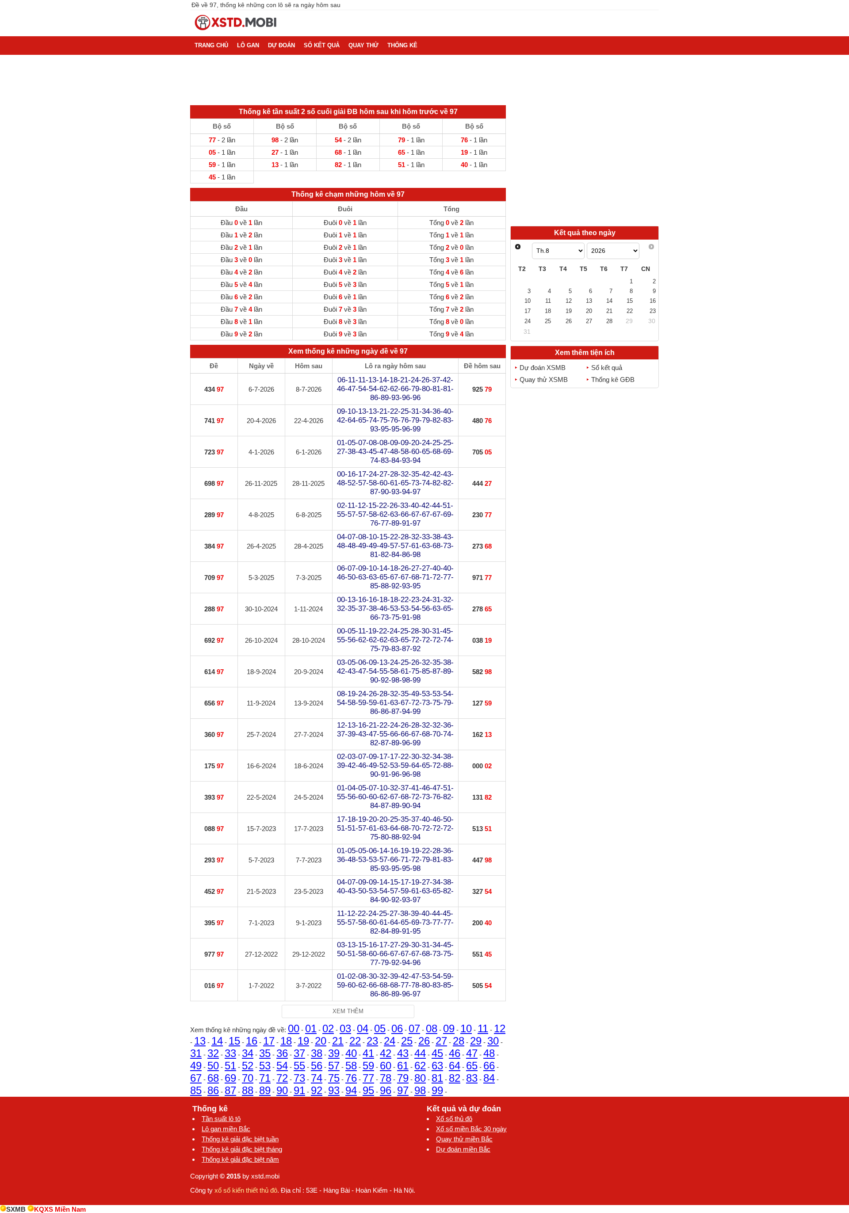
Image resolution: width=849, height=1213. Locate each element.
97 (403, 1090)
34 (247, 1053)
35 (265, 1053)
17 (269, 1041)
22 (355, 1041)
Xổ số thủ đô (454, 1118)
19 (303, 1041)
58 (351, 1066)
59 (368, 1066)
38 (316, 1053)
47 (472, 1053)
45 (437, 1053)
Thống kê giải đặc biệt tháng (242, 1149)
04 (362, 1028)
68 (213, 1078)
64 (454, 1066)
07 (414, 1028)
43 (403, 1053)
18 (286, 1041)
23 (372, 1041)
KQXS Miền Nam (60, 1209)
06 (397, 1028)
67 (196, 1078)
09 (449, 1028)
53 (265, 1066)
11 (483, 1028)
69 (230, 1078)
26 (424, 1041)
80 (420, 1078)
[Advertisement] (584, 163)
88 (247, 1090)
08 (431, 1028)
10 (466, 1028)
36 (282, 1053)
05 (380, 1028)
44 (420, 1053)
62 (420, 1066)
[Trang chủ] (236, 32)
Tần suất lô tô (221, 1118)
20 (320, 1041)
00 (293, 1028)
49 (196, 1066)
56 (316, 1066)
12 (499, 1028)
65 (472, 1066)
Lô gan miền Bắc (226, 1129)
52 (247, 1066)
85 (196, 1090)
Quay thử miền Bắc (464, 1139)
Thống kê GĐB (613, 379)
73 (299, 1078)
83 (472, 1078)
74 (316, 1078)
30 (493, 1041)
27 (441, 1041)
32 (213, 1053)
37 (299, 1053)
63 (437, 1066)
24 (389, 1041)
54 (282, 1066)
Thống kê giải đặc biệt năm (240, 1159)
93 (334, 1090)
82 (454, 1078)
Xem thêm (348, 1011)
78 (385, 1078)
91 (299, 1090)
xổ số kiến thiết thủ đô (245, 1190)
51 (230, 1066)
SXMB (16, 1209)
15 (234, 1041)
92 (316, 1090)
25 (407, 1041)
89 (265, 1090)
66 (489, 1066)
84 (489, 1078)
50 (213, 1066)
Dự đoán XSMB (543, 367)
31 (196, 1053)
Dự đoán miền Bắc (463, 1149)
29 (476, 1041)
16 (251, 1041)
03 (345, 1028)
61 (403, 1066)
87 (230, 1090)
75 (334, 1078)
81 (437, 1078)
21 (338, 1041)
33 (230, 1053)
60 (385, 1066)
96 (385, 1090)
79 (403, 1078)
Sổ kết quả (606, 367)
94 (351, 1090)
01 (311, 1028)
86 (213, 1090)
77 (368, 1078)
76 (351, 1078)
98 (420, 1090)
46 (454, 1053)
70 (247, 1078)
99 (437, 1090)
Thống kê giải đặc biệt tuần (240, 1139)
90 (282, 1090)
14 (217, 1041)
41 (368, 1053)
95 (368, 1090)
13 (200, 1041)
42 (385, 1053)
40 (351, 1053)
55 (299, 1066)
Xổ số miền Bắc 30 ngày (471, 1129)
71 (265, 1078)
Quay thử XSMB (544, 379)
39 (334, 1053)
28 (458, 1041)
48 (489, 1053)
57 (334, 1066)
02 (328, 1028)
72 (282, 1078)
